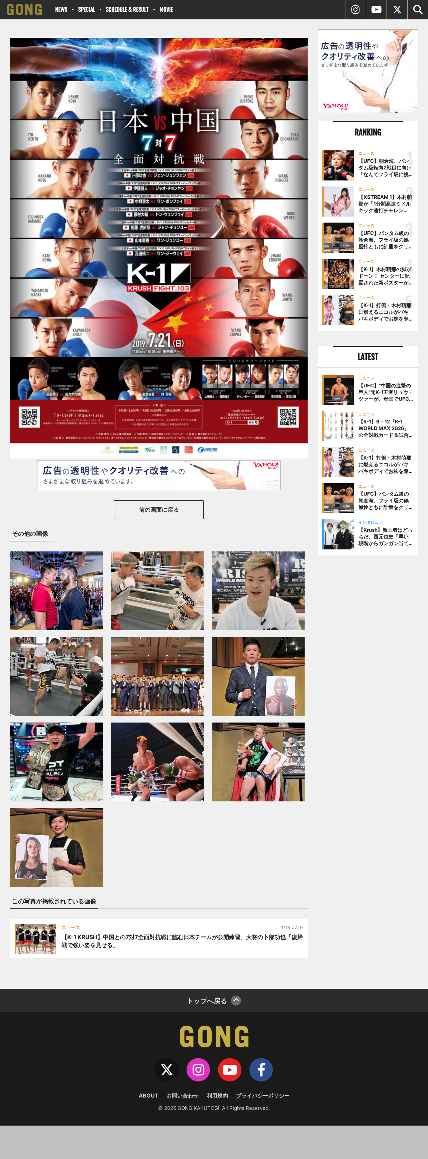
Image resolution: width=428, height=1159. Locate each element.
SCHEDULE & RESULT (127, 9)
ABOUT (148, 1095)
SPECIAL (86, 9)
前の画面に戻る (159, 509)
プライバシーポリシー (263, 1095)
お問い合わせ (183, 1095)
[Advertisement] (368, 670)
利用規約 (217, 1095)
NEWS (61, 9)
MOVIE (166, 9)
